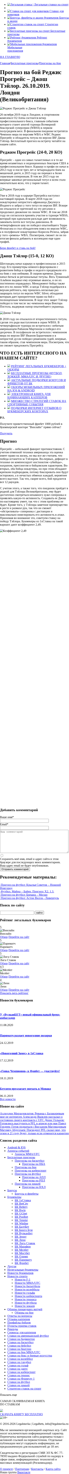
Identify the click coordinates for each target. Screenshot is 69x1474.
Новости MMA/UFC (27, 1282)
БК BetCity (21, 1203)
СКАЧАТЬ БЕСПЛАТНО (21, 1414)
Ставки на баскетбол (20, 1342)
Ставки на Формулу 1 (21, 1378)
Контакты (37, 1469)
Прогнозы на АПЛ (34, 1177)
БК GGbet (21, 1213)
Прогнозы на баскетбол (29, 1160)
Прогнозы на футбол (28, 1173)
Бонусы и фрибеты (26, 1193)
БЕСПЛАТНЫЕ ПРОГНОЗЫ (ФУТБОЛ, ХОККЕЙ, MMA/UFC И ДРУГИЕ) (34, 375)
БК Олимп (21, 1256)
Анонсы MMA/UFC (27, 1154)
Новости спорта (17, 1276)
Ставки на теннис (18, 1375)
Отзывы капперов (18, 1319)
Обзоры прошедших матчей (24, 1309)
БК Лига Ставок (25, 1243)
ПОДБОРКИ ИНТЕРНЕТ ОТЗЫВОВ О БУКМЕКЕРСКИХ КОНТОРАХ (34, 409)
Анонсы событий (18, 1150)
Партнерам (22, 1469)
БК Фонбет (22, 1263)
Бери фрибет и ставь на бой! (18, 248)
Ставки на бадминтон (21, 1339)
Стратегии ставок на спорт (24, 1388)
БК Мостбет (22, 1253)
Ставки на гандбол (19, 1362)
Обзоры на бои (24, 1312)
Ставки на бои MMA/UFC (23, 1352)
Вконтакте (23, 1472)
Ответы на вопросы (19, 1315)
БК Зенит (20, 1236)
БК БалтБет (22, 1226)
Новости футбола (26, 1302)
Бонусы (12, 1190)
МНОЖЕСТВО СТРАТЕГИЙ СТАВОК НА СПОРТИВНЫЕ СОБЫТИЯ (36, 403)
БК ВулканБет (24, 1233)
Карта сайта (53, 1469)
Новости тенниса (25, 1299)
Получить (6, 433)
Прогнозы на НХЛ (34, 1187)
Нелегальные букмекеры (22, 1269)
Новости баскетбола (27, 1286)
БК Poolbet (21, 1216)
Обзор (4, 937)
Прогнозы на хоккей (27, 1183)
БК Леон (20, 1239)
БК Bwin (20, 1210)
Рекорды (12, 1329)
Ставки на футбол (18, 1382)
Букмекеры (14, 1197)
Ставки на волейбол (20, 1358)
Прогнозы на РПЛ (33, 1180)
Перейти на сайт (18, 937)
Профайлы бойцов (19, 1322)
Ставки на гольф (17, 1365)
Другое (11, 1266)
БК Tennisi (21, 1220)
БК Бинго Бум (24, 1230)
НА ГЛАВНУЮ (10, 57)
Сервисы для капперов (21, 1332)
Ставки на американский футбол (28, 1335)
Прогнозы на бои (25, 1167)
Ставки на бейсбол (19, 1345)
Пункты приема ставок (21, 1325)
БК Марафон (23, 1246)
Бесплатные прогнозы (21, 1157)
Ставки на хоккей (18, 1385)
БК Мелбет (22, 1249)
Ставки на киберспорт (21, 1372)
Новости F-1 (22, 1279)
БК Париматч (23, 1259)
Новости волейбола (27, 1289)
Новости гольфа (25, 1292)
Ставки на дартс (17, 1368)
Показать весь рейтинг (14, 993)
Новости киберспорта (28, 1296)
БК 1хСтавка (23, 1200)
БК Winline (21, 1223)
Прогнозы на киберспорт (30, 1170)
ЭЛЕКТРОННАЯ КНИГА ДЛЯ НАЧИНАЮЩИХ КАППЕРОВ (29, 396)
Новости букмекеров (20, 1273)
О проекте (6, 1469)
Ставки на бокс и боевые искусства (29, 1355)
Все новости (8, 1099)
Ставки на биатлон (19, 1348)
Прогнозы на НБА (33, 1164)
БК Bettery (21, 1206)
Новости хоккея (25, 1306)
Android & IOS (16, 1147)
